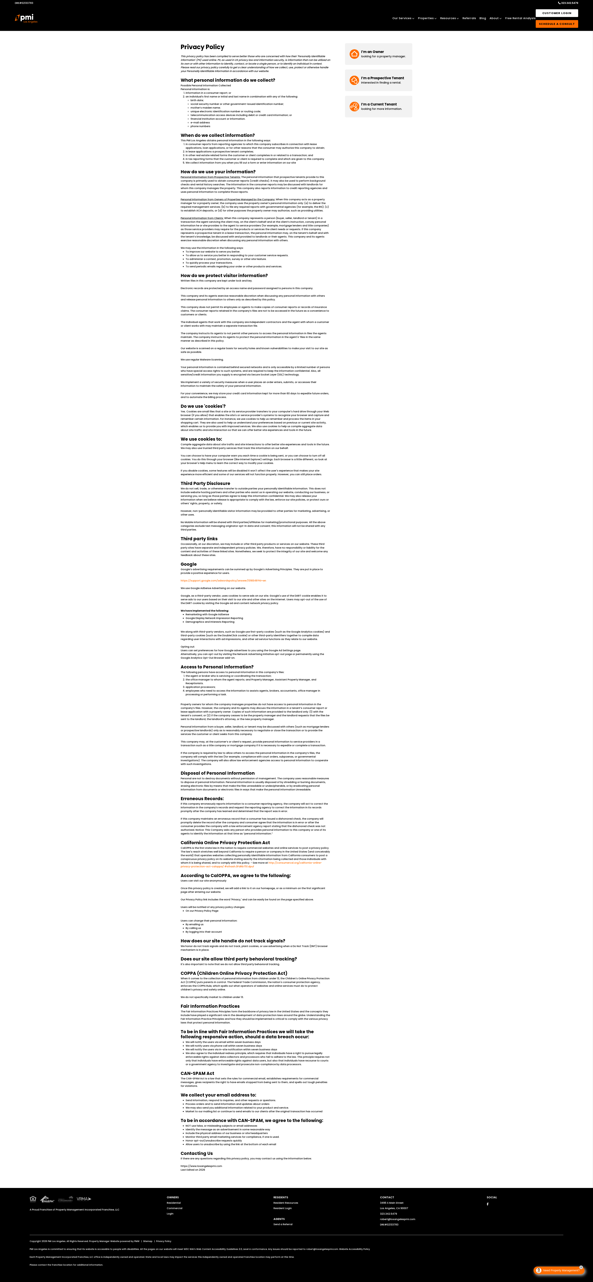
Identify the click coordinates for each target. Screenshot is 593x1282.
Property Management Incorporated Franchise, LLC (87, 1209)
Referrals (469, 18)
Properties (426, 18)
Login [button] (170, 1213)
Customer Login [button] (557, 13)
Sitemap (147, 1241)
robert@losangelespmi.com (397, 1219)
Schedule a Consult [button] (557, 24)
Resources (448, 18)
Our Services (402, 18)
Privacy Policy (163, 1241)
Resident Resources (285, 1203)
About (494, 18)
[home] (26, 18)
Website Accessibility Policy (354, 1249)
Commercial (174, 1208)
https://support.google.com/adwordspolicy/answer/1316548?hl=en (223, 580)
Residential (174, 1203)
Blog (482, 18)
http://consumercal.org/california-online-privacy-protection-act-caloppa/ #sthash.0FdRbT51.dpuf (251, 864)
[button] (379, 54)
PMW (136, 1241)
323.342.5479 (569, 3)
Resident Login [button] (282, 1208)
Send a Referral (282, 1224)
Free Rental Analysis (520, 18)
